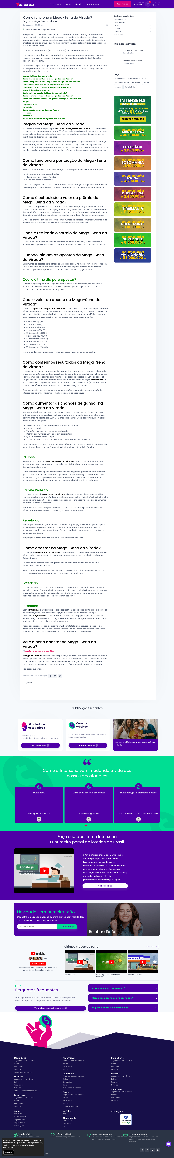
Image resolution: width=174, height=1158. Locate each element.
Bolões (17, 1063)
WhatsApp (67, 1123)
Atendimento (93, 4)
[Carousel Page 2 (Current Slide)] (86, 825)
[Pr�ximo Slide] (152, 803)
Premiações (19, 1125)
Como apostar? (20, 1116)
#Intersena (136, 83)
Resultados (18, 1066)
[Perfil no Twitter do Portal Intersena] (142, 1150)
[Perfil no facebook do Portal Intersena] (147, 1150)
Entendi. (9, 1152)
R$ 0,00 (156, 4)
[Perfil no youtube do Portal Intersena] (158, 1150)
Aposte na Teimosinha (132, 61)
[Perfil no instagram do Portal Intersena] (152, 1150)
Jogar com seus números (24, 1060)
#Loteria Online (130, 87)
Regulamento (19, 1119)
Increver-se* (39, 963)
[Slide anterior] (22, 803)
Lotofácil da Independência (25, 1091)
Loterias (55, 4)
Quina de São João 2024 (133, 50)
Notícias (79, 4)
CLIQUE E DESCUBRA (133, 119)
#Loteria (118, 87)
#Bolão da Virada (122, 83)
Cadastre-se (122, 4)
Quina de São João (70, 1106)
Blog (64, 1114)
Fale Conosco (68, 1120)
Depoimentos (19, 1122)
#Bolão (146, 83)
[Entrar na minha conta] (135, 4)
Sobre (68, 4)
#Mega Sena (120, 78)
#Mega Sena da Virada (137, 78)
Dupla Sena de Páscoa (72, 1088)
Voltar (29, 682)
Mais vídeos (150, 947)
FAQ (64, 1126)
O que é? (18, 1114)
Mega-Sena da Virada (23, 1072)
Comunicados (128, 53)
